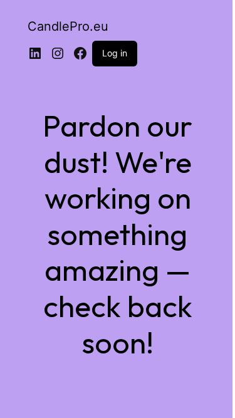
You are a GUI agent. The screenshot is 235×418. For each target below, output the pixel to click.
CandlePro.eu (68, 26)
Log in (114, 53)
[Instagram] (57, 53)
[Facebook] (80, 53)
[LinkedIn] (35, 53)
